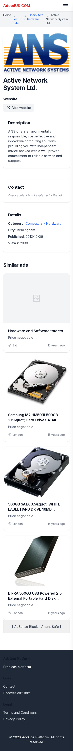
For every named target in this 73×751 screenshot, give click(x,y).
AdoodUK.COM (16, 5)
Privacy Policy (14, 719)
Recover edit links (16, 693)
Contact (9, 686)
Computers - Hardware (43, 223)
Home (7, 15)
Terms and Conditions (20, 712)
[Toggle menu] (66, 6)
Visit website (21, 108)
